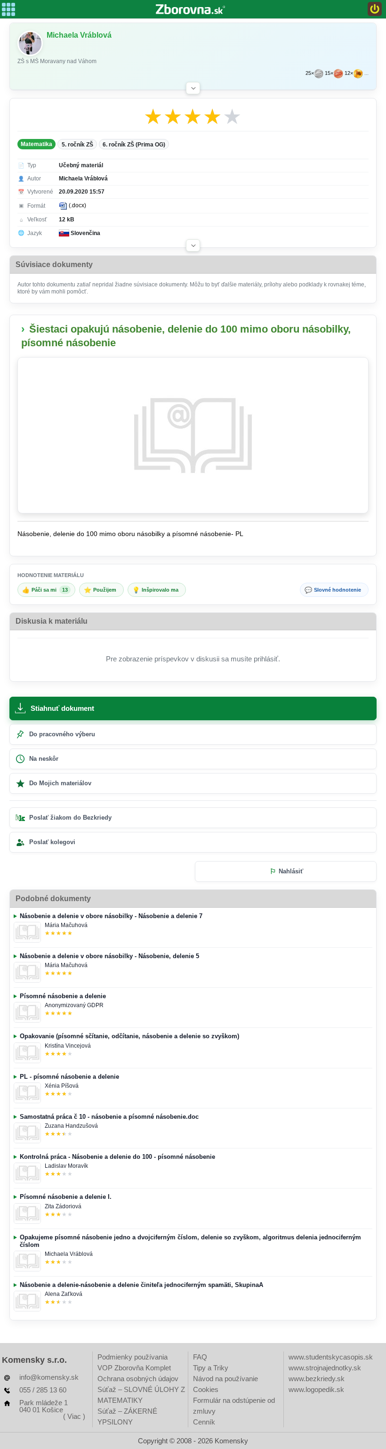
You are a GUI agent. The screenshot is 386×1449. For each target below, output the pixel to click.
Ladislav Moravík (66, 1166)
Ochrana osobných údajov (137, 1379)
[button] (193, 88)
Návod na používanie (225, 1379)
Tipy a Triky (210, 1368)
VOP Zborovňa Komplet (134, 1368)
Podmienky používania (132, 1357)
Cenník (204, 1422)
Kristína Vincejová (68, 1045)
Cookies (205, 1389)
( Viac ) (74, 1416)
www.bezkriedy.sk (317, 1379)
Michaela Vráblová (69, 1254)
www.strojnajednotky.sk (325, 1368)
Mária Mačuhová (66, 925)
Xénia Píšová (62, 1086)
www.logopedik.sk (316, 1389)
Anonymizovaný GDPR (74, 1005)
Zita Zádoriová (63, 1206)
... (366, 73)
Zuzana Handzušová (71, 1126)
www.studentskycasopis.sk (331, 1357)
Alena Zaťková (63, 1294)
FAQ (200, 1357)
